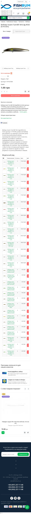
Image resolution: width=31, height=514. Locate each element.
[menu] (3, 17)
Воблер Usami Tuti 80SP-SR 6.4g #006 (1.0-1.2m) (10, 217)
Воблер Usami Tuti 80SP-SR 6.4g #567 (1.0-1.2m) (10, 183)
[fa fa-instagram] (18, 498)
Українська (20, 1)
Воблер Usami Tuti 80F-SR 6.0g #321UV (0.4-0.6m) (10, 277)
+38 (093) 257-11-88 (6, 15)
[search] (28, 18)
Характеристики (20, 31)
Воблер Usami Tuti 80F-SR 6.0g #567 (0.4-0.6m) (10, 317)
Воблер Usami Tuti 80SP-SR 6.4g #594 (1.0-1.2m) (10, 258)
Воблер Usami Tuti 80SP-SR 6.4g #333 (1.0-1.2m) (10, 170)
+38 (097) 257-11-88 (6, 11)
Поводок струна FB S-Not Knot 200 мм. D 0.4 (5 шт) (15, 422)
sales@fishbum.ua (15, 481)
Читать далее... (23, 112)
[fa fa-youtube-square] (15, 498)
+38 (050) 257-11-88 (6, 13)
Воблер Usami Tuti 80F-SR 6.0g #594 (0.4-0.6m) (10, 328)
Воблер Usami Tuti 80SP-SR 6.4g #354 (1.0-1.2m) (10, 346)
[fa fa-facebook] (11, 498)
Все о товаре (7, 31)
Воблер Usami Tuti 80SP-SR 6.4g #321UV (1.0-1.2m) (10, 224)
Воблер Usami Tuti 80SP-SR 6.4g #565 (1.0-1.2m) (10, 251)
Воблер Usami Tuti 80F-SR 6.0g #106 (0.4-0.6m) (10, 271)
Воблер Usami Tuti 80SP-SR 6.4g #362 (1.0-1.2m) (10, 353)
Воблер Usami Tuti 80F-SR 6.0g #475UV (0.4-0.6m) (10, 305)
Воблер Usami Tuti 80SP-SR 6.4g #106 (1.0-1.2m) (10, 339)
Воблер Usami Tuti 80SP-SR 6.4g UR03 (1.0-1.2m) (10, 264)
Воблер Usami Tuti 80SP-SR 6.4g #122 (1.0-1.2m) (10, 163)
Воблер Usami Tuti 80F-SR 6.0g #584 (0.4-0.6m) (10, 322)
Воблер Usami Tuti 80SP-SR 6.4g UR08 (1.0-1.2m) (10, 203)
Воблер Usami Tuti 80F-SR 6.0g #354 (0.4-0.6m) (10, 288)
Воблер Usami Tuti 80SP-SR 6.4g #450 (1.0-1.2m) (10, 237)
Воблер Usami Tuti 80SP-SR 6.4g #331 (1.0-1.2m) (10, 230)
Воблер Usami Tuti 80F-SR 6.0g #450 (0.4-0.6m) (10, 299)
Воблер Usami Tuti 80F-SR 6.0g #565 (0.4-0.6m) (10, 312)
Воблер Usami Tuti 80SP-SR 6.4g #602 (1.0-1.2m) (10, 197)
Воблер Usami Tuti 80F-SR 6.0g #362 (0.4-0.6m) (10, 294)
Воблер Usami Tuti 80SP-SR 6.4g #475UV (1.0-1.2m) (10, 244)
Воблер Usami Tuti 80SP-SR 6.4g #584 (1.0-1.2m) (10, 190)
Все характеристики (6, 118)
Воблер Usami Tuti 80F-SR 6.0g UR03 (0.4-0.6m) (10, 333)
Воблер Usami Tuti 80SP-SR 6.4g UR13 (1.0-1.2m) (10, 210)
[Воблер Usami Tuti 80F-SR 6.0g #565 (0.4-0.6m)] (15, 50)
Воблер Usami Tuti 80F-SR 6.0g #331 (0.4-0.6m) (10, 283)
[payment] (6, 506)
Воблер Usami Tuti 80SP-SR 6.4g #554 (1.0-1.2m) (10, 176)
